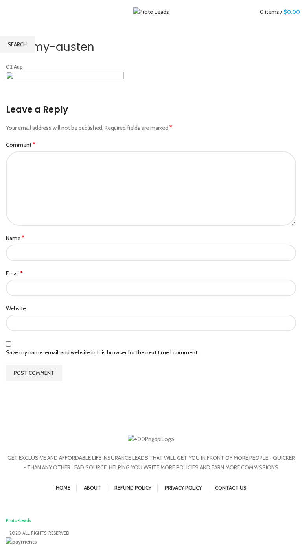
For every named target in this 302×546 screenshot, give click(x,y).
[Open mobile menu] (5, 13)
